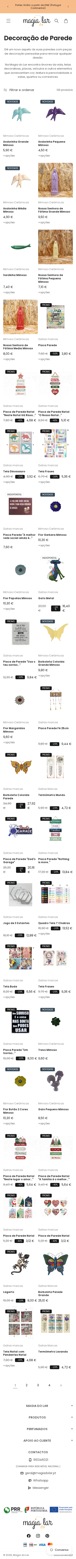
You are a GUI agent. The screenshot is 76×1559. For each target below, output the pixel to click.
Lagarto (8, 1292)
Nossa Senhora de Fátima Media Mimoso (18, 347)
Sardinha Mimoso (15, 275)
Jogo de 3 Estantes (16, 923)
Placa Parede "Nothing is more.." (53, 860)
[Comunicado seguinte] (68, 6)
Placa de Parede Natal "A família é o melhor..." (53, 1178)
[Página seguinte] (60, 1385)
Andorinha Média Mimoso (14, 210)
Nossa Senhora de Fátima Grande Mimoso (54, 210)
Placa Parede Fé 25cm (53, 728)
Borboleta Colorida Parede (16, 796)
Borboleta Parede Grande (50, 1293)
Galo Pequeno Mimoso (53, 1109)
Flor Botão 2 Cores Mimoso (15, 1111)
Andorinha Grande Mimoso (15, 143)
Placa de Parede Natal (18, 1236)
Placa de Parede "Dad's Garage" (19, 860)
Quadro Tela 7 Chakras (54, 923)
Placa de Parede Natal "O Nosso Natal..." (53, 413)
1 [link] (15, 1385)
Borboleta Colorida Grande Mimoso (51, 663)
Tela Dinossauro (14, 471)
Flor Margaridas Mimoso (14, 730)
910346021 (40, 1460)
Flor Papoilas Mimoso (17, 598)
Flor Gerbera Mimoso (52, 535)
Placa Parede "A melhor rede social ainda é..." (19, 536)
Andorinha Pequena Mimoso (51, 143)
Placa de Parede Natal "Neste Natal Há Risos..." (19, 413)
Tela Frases (46, 471)
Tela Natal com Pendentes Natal (14, 1353)
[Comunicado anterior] (7, 6)
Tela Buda (10, 986)
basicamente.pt (63, 1555)
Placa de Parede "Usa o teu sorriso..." (19, 663)
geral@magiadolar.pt (40, 1473)
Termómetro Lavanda (53, 1351)
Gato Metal (46, 598)
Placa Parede (47, 345)
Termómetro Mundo (51, 795)
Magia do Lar (21, 1555)
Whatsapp (40, 1480)
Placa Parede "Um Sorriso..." (15, 1051)
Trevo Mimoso (47, 1050)
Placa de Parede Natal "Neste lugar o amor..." (18, 1178)
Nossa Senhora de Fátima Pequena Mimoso (50, 278)
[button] (8, 20)
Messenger (41, 1488)
